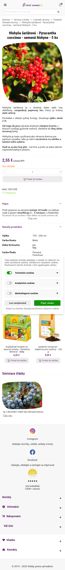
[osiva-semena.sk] (32, 4)
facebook (32, 459)
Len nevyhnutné (17, 303)
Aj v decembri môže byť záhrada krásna (23, 412)
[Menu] (5, 4)
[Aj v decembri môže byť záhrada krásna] (22, 395)
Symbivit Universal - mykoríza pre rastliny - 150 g (48, 349)
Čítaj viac (7, 415)
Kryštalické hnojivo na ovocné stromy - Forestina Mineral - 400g (17, 349)
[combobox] (30, 11)
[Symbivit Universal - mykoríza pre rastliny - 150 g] (48, 327)
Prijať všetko (47, 303)
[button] (32, 203)
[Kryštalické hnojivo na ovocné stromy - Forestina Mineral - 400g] (16, 327)
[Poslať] (58, 11)
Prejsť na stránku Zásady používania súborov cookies (32, 308)
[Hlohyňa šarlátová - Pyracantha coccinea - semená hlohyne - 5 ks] (32, 72)
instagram (32, 438)
